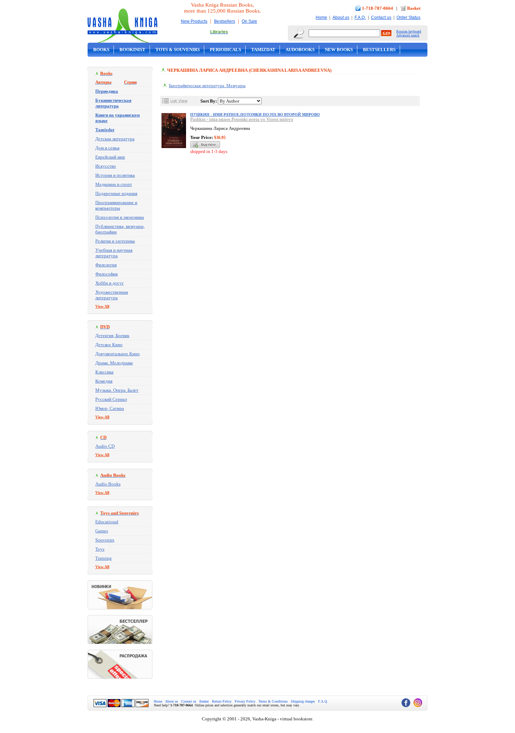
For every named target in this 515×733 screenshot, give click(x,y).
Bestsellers (224, 21)
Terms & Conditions (273, 701)
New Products (194, 21)
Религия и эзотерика (115, 241)
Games (101, 530)
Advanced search (407, 35)
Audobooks (300, 49)
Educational (106, 521)
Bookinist (132, 49)
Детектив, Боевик (112, 335)
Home (321, 17)
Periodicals (225, 49)
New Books (339, 49)
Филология (106, 264)
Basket (413, 8)
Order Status (408, 17)
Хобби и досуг (109, 283)
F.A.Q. (360, 17)
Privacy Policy (245, 701)
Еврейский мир (110, 157)
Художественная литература (111, 294)
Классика (104, 372)
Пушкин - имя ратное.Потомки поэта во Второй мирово (255, 114)
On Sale (249, 21)
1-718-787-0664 (377, 8)
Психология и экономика (119, 217)
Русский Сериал (111, 399)
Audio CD (105, 446)
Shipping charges (303, 701)
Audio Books (108, 484)
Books (101, 49)
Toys (99, 549)
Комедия (103, 381)
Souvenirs (104, 540)
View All (102, 306)
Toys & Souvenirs (178, 49)
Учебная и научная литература (113, 252)
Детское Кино (109, 344)
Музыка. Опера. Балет (116, 390)
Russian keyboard (408, 31)
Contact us (381, 17)
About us (340, 17)
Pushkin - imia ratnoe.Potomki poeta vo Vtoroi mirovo (241, 119)
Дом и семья (107, 148)
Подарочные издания (116, 193)
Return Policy (222, 701)
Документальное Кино (117, 353)
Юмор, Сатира (109, 408)
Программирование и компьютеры (116, 205)
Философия (106, 274)
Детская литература (115, 138)
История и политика (115, 175)
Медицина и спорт (113, 184)
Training (103, 558)
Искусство (105, 166)
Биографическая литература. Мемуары (207, 85)
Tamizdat (263, 49)
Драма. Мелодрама (114, 362)
